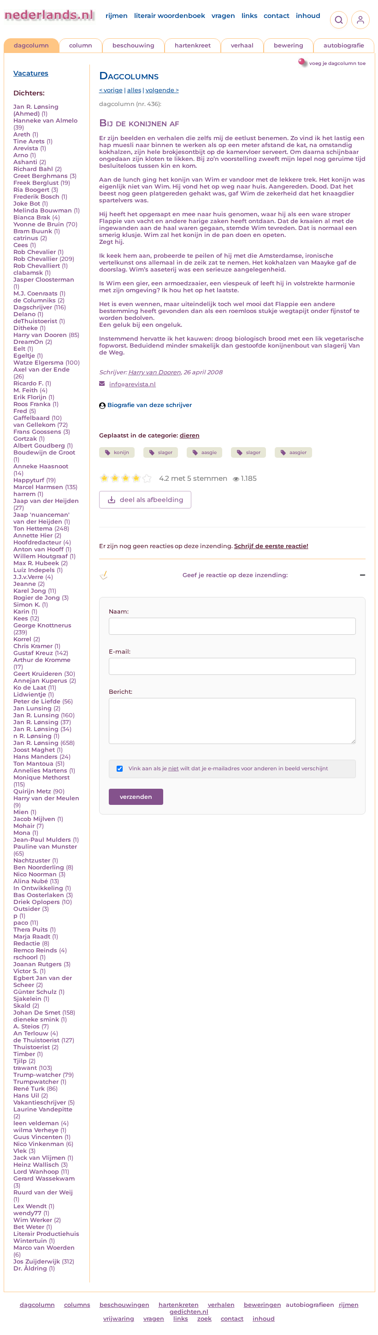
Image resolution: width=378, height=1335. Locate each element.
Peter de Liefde (36, 701)
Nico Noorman (35, 874)
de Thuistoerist (36, 1040)
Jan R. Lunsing (36, 715)
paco (20, 922)
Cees (20, 245)
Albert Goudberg (39, 445)
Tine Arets (29, 141)
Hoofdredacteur (37, 542)
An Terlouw (30, 1033)
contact (276, 16)
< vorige (111, 90)
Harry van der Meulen (46, 798)
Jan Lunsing (32, 708)
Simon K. (26, 604)
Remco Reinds (35, 950)
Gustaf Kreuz (33, 653)
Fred (20, 411)
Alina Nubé (30, 881)
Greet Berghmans (40, 175)
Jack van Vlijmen (39, 1157)
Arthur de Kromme (42, 659)
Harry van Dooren (40, 334)
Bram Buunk (32, 231)
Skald (21, 1005)
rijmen (117, 16)
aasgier (298, 452)
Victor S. (25, 971)
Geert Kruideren (37, 673)
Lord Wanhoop (36, 1171)
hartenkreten (179, 1304)
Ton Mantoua (33, 763)
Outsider (26, 908)
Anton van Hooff (38, 549)
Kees (20, 618)
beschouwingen (124, 1304)
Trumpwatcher (36, 1081)
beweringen (262, 1304)
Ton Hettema (33, 528)
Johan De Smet (36, 1012)
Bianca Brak (31, 217)
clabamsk (28, 272)
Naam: (119, 611)
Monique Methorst (41, 777)
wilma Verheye (36, 1130)
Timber (24, 1054)
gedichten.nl (189, 1311)
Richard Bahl (33, 168)
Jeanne (24, 583)
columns (77, 1304)
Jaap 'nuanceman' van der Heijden (41, 518)
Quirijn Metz (32, 791)
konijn (121, 452)
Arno (20, 155)
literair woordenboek (169, 16)
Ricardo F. (28, 383)
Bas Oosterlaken (38, 895)
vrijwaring (118, 1318)
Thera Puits (30, 929)
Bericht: (120, 691)
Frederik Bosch (36, 196)
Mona (21, 832)
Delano (24, 314)
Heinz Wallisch (36, 1164)
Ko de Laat (29, 687)
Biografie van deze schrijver (149, 405)
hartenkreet (193, 45)
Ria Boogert (31, 189)
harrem (24, 493)
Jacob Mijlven (34, 818)
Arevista (25, 148)
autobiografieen (310, 1304)
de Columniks (34, 300)
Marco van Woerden (44, 1247)
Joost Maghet (34, 749)
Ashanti (25, 162)
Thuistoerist (31, 1047)
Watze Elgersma (38, 362)
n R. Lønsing (32, 735)
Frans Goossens (37, 431)
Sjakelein (27, 998)
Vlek (20, 1150)
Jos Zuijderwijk (36, 1261)
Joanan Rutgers (37, 964)
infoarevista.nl (132, 384)
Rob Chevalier (34, 251)
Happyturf (28, 480)
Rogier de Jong (36, 597)
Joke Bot (26, 203)
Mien (21, 812)
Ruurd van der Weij (43, 1192)
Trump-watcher (37, 1074)
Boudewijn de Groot (44, 452)
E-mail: (119, 651)
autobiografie (344, 45)
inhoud (308, 16)
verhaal (242, 45)
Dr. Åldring (30, 1268)
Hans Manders (35, 756)
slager (165, 452)
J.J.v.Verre (28, 576)
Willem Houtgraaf (40, 556)
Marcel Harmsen (38, 487)
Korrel (22, 639)
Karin (21, 611)
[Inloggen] (360, 20)
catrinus (25, 238)
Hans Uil (26, 1095)
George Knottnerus (42, 625)
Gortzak (25, 438)
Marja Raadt (31, 936)
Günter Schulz (35, 991)
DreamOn (28, 341)
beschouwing (133, 45)
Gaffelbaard (31, 417)
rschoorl (25, 957)
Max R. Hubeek (36, 563)
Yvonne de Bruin (38, 224)
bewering (288, 45)
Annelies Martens (40, 770)
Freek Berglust (36, 182)
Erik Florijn (30, 397)
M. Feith (25, 390)
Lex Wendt (30, 1206)
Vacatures (30, 73)
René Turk (29, 1088)
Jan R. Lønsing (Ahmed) (36, 110)
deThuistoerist (35, 321)
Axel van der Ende (41, 369)
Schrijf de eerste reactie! (271, 546)
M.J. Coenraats (35, 293)
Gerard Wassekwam (44, 1178)
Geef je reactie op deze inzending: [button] (235, 575)
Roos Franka (32, 404)
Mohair (24, 825)
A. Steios (26, 1026)
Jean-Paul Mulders (42, 839)
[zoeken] (339, 20)
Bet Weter (28, 1226)
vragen (223, 16)
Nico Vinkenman (38, 1143)
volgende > (162, 90)
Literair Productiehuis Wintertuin (46, 1237)
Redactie (26, 943)
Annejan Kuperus (40, 680)
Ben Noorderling (38, 867)
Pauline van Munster (45, 846)
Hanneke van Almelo (45, 120)
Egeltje (24, 355)
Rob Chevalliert (36, 265)
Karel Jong (29, 590)
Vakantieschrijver (39, 1102)
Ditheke (25, 328)
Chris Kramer (33, 646)
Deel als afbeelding (151, 500)
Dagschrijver (32, 307)
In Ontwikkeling (38, 888)
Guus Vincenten (38, 1137)
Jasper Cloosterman (43, 279)
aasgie (209, 452)
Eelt (19, 348)
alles (134, 90)
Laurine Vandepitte (42, 1109)
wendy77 (27, 1213)
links (249, 16)
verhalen (221, 1304)
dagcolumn (31, 45)
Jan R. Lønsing (36, 722)
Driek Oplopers (36, 901)
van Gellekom (34, 424)
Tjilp (20, 1060)
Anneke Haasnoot (40, 466)
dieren (190, 435)
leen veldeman (36, 1123)
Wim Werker (32, 1220)
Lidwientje (29, 694)
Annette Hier (33, 535)
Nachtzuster (31, 860)
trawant (25, 1067)
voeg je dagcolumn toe (337, 63)
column (80, 45)
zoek (204, 1318)
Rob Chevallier (35, 258)
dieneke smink (36, 1019)
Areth (21, 134)
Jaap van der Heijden (46, 500)
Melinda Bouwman (42, 210)
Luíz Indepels (34, 570)
